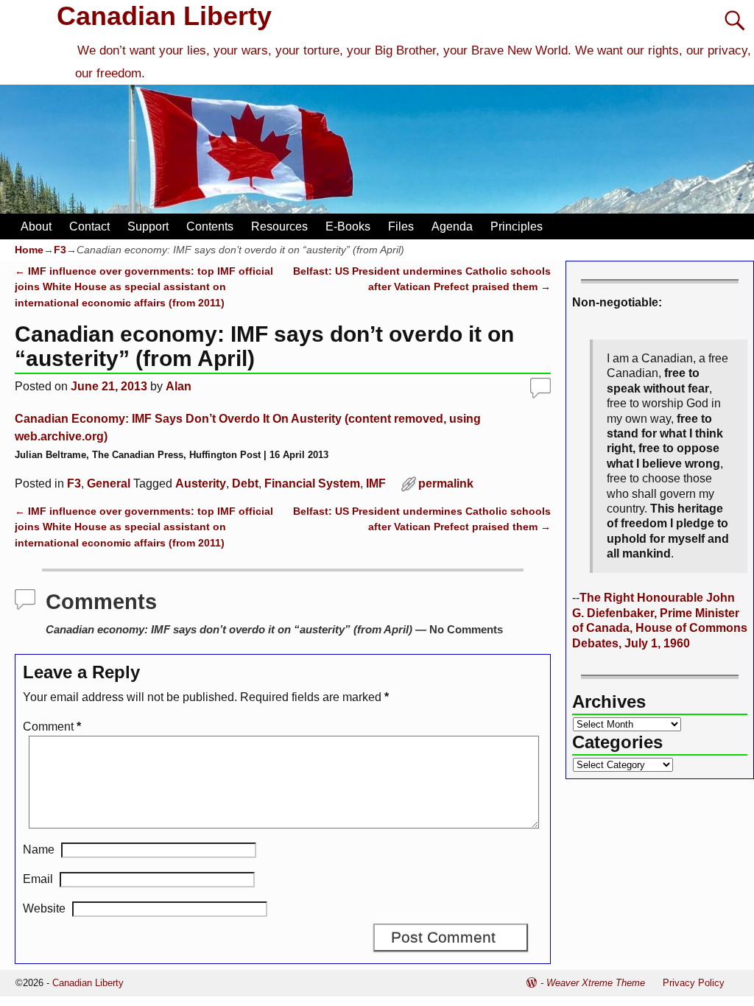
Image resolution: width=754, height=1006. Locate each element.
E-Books (347, 226)
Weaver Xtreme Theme (595, 982)
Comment (52, 726)
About (36, 226)
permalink (445, 483)
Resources (279, 226)
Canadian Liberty (164, 16)
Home (29, 250)
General (108, 483)
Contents (209, 226)
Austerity (200, 483)
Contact (89, 226)
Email (38, 879)
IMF (376, 483)
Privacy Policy (694, 982)
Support (148, 226)
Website (44, 908)
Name (38, 849)
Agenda (452, 226)
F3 (60, 250)
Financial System (312, 483)
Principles (516, 226)
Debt (245, 483)
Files (401, 226)
